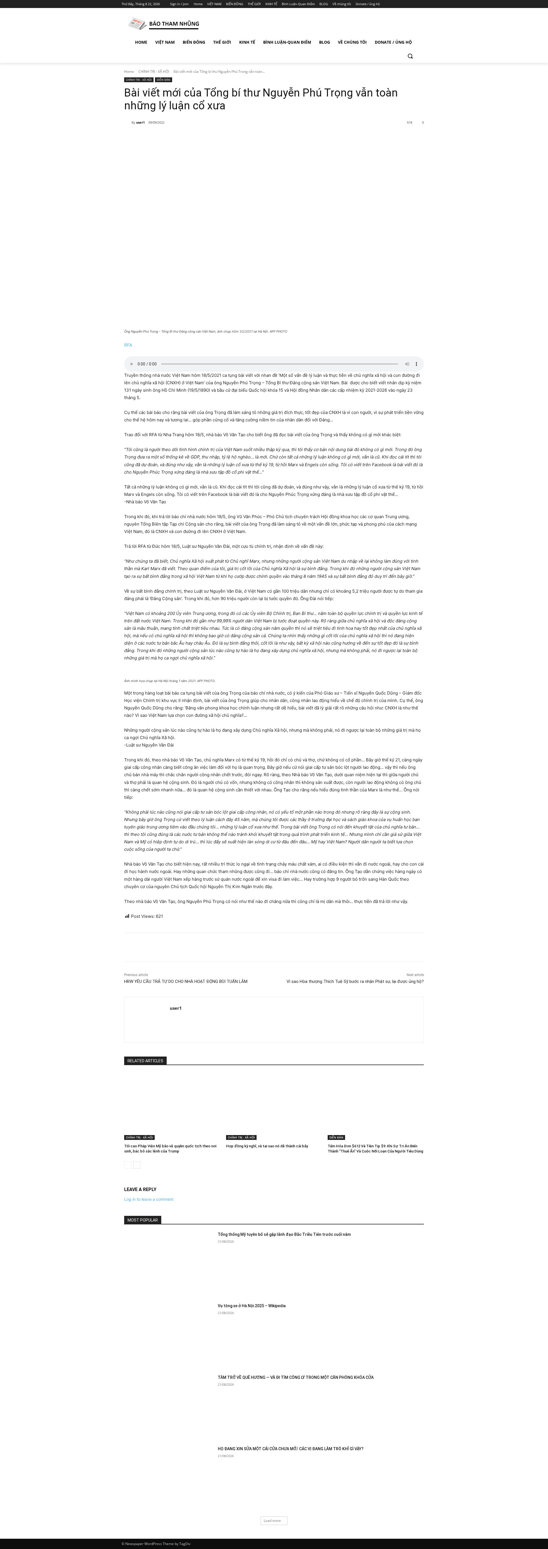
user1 (140, 122)
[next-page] (136, 1165)
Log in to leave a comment (149, 1199)
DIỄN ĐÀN (163, 80)
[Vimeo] (415, 4)
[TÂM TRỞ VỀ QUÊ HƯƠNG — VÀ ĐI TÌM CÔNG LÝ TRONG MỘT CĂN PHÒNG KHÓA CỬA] (169, 1406)
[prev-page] (127, 1165)
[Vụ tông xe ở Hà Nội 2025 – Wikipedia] (169, 1334)
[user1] (128, 122)
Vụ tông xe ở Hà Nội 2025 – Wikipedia (252, 1305)
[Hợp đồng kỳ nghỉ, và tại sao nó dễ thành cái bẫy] (274, 1106)
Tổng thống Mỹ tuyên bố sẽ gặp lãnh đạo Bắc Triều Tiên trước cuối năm (284, 1234)
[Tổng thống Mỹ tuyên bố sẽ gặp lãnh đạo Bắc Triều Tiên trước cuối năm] (169, 1263)
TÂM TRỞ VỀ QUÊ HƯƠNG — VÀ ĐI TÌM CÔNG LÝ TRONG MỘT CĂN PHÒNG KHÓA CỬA (296, 1377)
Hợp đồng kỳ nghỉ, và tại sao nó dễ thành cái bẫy (267, 1146)
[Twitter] (407, 4)
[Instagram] (399, 4)
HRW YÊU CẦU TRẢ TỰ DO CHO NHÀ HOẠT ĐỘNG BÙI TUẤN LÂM (186, 981)
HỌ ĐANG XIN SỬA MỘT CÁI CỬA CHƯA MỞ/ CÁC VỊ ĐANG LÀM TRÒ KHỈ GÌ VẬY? (291, 1449)
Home (129, 71)
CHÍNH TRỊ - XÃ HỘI (153, 71)
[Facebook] (391, 4)
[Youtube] (423, 4)
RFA (128, 345)
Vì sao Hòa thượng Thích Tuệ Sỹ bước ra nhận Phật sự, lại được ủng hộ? (355, 981)
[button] (410, 56)
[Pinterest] (190, 137)
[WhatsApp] (203, 137)
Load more (272, 1520)
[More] (217, 137)
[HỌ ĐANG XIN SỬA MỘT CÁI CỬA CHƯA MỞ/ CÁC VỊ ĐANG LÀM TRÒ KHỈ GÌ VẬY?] (169, 1477)
